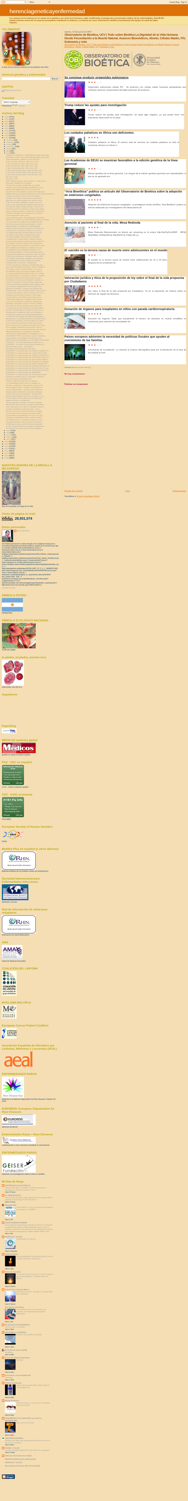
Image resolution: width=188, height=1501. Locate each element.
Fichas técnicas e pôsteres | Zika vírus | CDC (22, 162)
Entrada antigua (179, 491)
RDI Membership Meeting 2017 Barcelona (21, 349)
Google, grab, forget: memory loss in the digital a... (24, 196)
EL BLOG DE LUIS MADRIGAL (17, 1325)
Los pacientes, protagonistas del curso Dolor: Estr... (24, 286)
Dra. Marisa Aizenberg (14, 1307)
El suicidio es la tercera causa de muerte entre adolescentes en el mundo (115, 250)
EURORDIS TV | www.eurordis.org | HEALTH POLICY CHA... (28, 368)
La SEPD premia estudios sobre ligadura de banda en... (25, 316)
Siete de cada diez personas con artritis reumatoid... (24, 402)
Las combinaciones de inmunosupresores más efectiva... (26, 329)
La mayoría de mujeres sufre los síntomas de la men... (25, 293)
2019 (7, 133)
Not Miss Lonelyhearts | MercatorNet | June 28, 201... (25, 385)
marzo (8, 435)
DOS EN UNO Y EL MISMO (15, 1327)
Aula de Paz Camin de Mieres (17, 1289)
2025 (7, 119)
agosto (9, 149)
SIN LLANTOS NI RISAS (25, 1423)
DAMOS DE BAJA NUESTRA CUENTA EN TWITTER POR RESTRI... (30, 194)
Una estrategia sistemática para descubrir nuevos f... (25, 327)
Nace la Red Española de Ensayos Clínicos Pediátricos (25, 267)
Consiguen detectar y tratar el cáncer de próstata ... (24, 422)
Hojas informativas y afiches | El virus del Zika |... (23, 159)
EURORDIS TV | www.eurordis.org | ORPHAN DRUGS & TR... (28, 366)
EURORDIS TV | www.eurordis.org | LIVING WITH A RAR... (27, 353)
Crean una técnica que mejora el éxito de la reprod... (24, 323)
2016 (7, 441)
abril (8, 433)
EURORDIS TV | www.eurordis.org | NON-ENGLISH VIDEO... (28, 370)
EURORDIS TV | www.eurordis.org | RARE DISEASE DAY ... (27, 364)
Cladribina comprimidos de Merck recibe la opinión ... (24, 417)
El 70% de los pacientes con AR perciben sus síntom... (25, 321)
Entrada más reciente (73, 491)
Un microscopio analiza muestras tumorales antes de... (25, 241)
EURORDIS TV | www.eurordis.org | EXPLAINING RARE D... (27, 359)
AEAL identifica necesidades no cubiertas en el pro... (24, 248)
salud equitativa (23, 531)
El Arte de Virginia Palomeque (17, 1358)
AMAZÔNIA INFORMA (14, 1438)
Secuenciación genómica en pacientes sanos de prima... (26, 254)
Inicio (127, 491)
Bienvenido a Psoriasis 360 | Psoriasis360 (22, 1466)
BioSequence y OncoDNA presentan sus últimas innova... (26, 319)
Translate (21, 106)
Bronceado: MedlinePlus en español (18, 183)
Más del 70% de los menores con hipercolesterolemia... (25, 405)
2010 (7, 456)
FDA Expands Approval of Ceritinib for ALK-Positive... (24, 299)
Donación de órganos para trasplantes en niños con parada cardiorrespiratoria (119, 309)
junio (8, 153)
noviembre (10, 142)
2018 (7, 135)
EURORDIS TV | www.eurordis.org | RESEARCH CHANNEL (27, 362)
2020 (7, 131)
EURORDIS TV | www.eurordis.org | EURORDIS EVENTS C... (28, 357)
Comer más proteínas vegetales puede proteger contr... (25, 284)
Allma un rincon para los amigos (18, 1456)
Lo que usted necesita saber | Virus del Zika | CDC (24, 170)
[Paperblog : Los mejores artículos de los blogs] (9, 733)
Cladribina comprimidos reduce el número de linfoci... (24, 303)
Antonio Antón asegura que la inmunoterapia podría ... (25, 314)
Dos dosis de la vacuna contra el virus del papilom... (24, 428)
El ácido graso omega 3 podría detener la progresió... (25, 424)
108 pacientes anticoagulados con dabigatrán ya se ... (25, 334)
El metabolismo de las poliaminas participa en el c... (24, 250)
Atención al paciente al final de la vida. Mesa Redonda (102, 222)
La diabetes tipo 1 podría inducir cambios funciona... (24, 239)
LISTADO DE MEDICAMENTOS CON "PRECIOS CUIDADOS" (27, 1450)
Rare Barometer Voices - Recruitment (19, 346)
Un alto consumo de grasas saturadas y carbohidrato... (25, 426)
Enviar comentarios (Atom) (88, 496)
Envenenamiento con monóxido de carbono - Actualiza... (26, 276)
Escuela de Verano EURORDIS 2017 (19, 379)
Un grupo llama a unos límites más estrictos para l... (24, 297)
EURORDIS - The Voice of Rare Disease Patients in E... (26, 344)
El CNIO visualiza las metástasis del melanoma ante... (25, 265)
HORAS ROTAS (11, 1254)
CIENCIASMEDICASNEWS (16, 1223)
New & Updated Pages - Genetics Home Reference (24, 387)
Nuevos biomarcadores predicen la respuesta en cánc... (26, 245)
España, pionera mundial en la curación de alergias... (24, 392)
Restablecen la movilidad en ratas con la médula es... (25, 312)
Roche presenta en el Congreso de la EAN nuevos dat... (26, 325)
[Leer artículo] (74, 84)
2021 (7, 128)
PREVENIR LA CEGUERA (15, 1332)
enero (8, 439)
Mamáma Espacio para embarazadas (20, 1459)
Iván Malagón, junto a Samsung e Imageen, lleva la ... (25, 271)
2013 (7, 448)
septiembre (10, 146)
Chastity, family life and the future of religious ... (22, 381)
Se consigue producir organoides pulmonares (96, 77)
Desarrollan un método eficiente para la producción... (24, 306)
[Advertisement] (86, 469)
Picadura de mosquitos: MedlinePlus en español (23, 185)
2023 (7, 124)
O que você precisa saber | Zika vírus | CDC (22, 164)
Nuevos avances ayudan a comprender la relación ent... (26, 211)
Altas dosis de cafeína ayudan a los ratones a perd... (24, 200)
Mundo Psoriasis (12, 1401)
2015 (7, 444)
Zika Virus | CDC (12, 179)
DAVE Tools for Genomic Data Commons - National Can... (26, 181)
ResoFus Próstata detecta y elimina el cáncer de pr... (25, 310)
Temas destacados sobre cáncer (18, 215)
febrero (9, 437)
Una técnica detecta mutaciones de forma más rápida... (25, 209)
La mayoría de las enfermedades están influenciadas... (25, 308)
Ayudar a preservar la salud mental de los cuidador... (24, 411)
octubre (9, 144)
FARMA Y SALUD (12, 1448)
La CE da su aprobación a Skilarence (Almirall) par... (24, 301)
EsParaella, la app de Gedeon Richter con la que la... (24, 269)
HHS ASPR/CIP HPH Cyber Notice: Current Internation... (26, 336)
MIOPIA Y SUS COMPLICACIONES (29, 1335)
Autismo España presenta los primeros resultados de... (25, 228)
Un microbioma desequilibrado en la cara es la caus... (25, 415)
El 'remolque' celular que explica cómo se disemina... (24, 243)
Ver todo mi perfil (8, 588)
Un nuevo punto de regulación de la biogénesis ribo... (24, 222)
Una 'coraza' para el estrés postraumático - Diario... (24, 224)
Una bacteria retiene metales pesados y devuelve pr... (25, 207)
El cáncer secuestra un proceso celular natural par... (24, 282)
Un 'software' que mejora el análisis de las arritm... (23, 235)
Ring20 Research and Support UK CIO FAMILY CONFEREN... (28, 340)
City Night (19, 1360)
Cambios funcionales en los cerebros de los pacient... (25, 213)
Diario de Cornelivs (13, 1272)
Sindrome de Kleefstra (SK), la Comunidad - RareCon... (25, 377)
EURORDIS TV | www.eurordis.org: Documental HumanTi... (27, 374)
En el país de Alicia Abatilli (16, 1350)
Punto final (8, 1377)
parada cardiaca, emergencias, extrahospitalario (23, 226)
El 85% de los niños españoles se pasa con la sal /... (24, 202)
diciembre (10, 140)
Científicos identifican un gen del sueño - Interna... (23, 409)
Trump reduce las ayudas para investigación (95, 105)
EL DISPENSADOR (13, 1195)
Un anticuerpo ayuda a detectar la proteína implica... (24, 413)
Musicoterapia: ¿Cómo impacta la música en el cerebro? (26, 291)
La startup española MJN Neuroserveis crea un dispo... (25, 273)
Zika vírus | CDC (12, 177)
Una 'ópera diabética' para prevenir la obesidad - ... (24, 237)
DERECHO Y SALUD (13, 1237)
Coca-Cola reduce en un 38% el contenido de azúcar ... (25, 407)
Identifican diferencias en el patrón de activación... (23, 331)
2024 (7, 121)
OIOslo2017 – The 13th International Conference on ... (25, 342)
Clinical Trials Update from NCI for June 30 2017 (23, 189)
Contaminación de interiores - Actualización (21, 263)
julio (7, 151)
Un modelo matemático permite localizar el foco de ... (24, 232)
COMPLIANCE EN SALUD (25, 1239)
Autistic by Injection (13, 1383)
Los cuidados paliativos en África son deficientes (99, 132)
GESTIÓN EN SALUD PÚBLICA (18, 1185)
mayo (8, 430)
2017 (7, 138)
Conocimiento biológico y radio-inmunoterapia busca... (25, 252)
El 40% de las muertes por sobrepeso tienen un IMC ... (25, 256)
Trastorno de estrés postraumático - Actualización (23, 394)
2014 (7, 446)
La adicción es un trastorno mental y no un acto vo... (24, 230)
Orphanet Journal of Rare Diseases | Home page (23, 295)
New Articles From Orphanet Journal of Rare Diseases (25, 192)
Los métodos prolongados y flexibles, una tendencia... (25, 258)
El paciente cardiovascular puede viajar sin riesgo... (24, 278)
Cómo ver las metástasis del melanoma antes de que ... (25, 205)
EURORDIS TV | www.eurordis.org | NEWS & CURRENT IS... (28, 351)
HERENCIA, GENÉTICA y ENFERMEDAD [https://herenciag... (28, 155)
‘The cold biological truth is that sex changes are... (23, 383)
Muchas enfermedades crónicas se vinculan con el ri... (25, 396)
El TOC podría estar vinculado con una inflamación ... (25, 398)
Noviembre (9, 1352)
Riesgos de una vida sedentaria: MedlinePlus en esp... (25, 187)
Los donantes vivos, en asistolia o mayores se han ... (25, 420)
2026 (7, 117)
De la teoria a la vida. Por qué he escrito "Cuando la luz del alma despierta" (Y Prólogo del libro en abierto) (34, 1276)
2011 (7, 453)
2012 (7, 451)
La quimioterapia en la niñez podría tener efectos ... (24, 260)
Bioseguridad (10, 1205)
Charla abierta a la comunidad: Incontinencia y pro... (24, 338)
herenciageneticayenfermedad (47, 11)
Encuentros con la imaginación (18, 1375)
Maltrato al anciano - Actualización (18, 400)
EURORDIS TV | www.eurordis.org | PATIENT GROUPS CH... (28, 355)
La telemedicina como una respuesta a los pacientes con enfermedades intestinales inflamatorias (31, 1312)
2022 (7, 126)
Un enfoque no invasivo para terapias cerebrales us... (25, 280)
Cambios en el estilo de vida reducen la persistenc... (24, 198)
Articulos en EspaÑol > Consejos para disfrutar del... (24, 288)
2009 (7, 458)
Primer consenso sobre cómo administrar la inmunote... (25, 217)
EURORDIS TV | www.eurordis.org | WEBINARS (23, 372)
